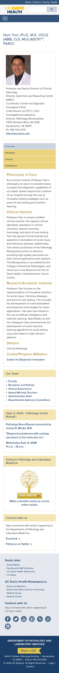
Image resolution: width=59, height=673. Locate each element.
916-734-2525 (40, 659)
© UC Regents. (14, 663)
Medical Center (16, 596)
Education (10, 152)
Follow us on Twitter (17, 544)
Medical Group (16, 593)
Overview (10, 146)
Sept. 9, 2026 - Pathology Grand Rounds (27, 415)
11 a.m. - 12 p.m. (15, 446)
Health (54, 2)
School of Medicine (18, 586)
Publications (11, 165)
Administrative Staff (20, 396)
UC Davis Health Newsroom (23, 571)
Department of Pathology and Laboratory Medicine (29, 642)
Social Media (15, 564)
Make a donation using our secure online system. (29, 503)
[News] (40, 618)
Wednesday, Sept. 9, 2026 (21, 443)
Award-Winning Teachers (23, 392)
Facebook (11, 538)
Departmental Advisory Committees (29, 400)
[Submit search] (52, 9)
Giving (46, 2)
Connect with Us (16, 603)
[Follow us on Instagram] (48, 618)
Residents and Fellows (21, 385)
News (28, 2)
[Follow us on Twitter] (16, 618)
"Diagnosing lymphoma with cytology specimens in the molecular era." (27, 435)
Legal (51, 663)
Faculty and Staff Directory (22, 568)
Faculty (12, 381)
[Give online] (29, 484)
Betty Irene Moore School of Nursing (27, 589)
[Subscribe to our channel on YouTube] (24, 618)
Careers (37, 2)
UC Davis (13, 575)
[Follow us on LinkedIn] (8, 625)
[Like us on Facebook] (8, 618)
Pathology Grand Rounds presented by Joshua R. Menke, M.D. (28, 426)
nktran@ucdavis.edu (18, 133)
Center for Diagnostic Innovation (26, 359)
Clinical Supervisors (20, 389)
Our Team (12, 373)
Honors (9, 159)
